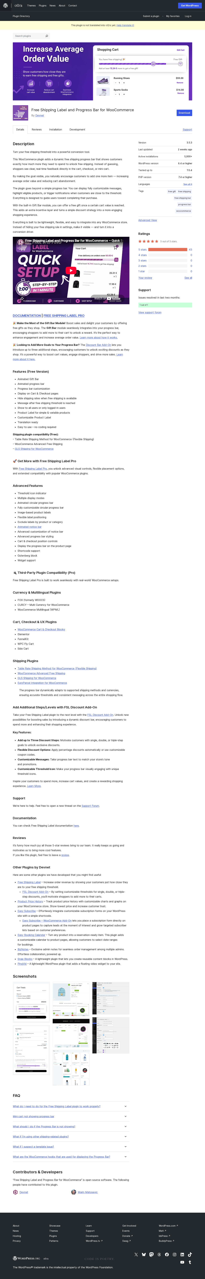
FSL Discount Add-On (100, 714)
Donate (127, 1236)
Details (20, 129)
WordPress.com (168, 1225)
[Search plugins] (47, 36)
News (16, 1230)
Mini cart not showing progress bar (33, 1116)
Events (126, 1230)
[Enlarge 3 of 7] (85, 986)
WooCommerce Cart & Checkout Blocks (41, 629)
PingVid (22, 963)
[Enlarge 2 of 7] (45, 1029)
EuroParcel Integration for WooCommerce (42, 682)
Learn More (34, 786)
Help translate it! (125, 25)
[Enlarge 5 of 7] (85, 1054)
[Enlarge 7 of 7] (125, 1021)
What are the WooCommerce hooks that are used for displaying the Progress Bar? (61, 1156)
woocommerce (183, 211)
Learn (89, 1225)
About (16, 1225)
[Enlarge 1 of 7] (45, 986)
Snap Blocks (25, 959)
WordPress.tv (94, 1241)
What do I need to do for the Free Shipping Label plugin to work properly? (56, 1106)
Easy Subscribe (27, 911)
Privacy (17, 1241)
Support (187, 129)
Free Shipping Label (29, 882)
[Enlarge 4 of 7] (85, 1022)
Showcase (54, 1225)
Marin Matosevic (88, 1192)
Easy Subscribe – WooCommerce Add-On (47, 920)
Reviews (37, 129)
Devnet (39, 115)
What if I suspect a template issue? (33, 1146)
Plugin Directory (21, 16)
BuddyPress (166, 1241)
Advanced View (147, 220)
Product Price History (30, 901)
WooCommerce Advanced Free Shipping (41, 673)
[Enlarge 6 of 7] (125, 986)
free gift (172, 191)
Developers (92, 1236)
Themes (53, 1230)
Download (184, 112)
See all (188, 277)
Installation (55, 129)
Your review (145, 277)
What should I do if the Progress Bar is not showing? (44, 1126)
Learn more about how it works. (99, 337)
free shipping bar (183, 198)
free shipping (184, 191)
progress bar (184, 204)
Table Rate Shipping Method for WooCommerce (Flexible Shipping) (57, 668)
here (76, 825)
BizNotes (23, 949)
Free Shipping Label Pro (33, 468)
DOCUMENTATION (27, 316)
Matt (162, 1230)
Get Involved (129, 1225)
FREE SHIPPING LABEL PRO (64, 316)
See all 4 (187, 184)
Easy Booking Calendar (31, 935)
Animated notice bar (29, 526)
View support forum (149, 312)
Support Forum (90, 805)
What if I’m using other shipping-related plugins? (41, 1136)
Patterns (53, 1241)
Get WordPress (190, 5)
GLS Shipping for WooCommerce (34, 448)
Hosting (17, 1236)
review (65, 855)
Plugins (53, 1236)
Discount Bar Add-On (98, 344)
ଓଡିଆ (46, 1258)
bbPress (164, 1236)
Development (77, 129)
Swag (126, 1241)
